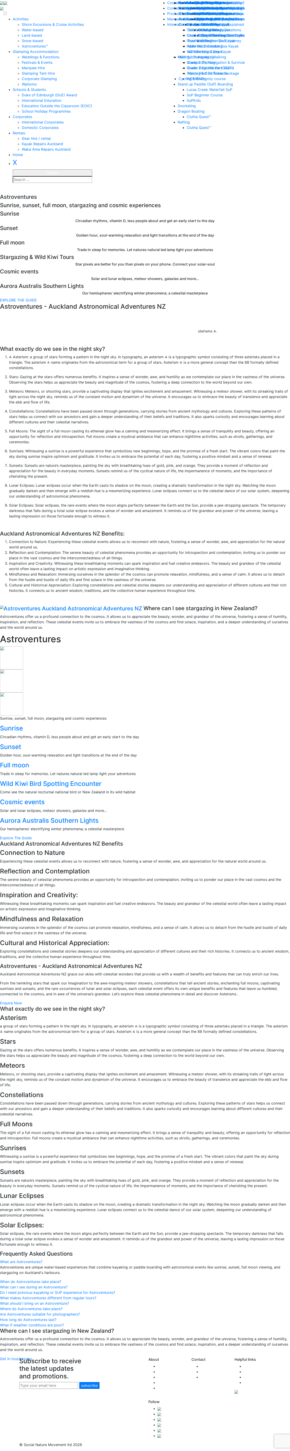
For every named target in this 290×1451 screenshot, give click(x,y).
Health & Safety (170, 1382)
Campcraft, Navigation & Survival (216, 62)
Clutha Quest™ (199, 116)
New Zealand (168, 1377)
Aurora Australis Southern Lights (49, 820)
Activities (21, 19)
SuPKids (194, 100)
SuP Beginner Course (205, 95)
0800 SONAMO (214, 1366)
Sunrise (11, 728)
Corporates (22, 116)
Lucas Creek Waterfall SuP (209, 89)
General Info (208, 30)
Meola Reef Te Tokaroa (207, 73)
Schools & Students (29, 89)
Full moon (14, 765)
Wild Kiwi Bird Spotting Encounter (51, 783)
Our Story (165, 1366)
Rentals (19, 133)
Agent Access (212, 1377)
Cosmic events (22, 802)
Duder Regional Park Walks (211, 68)
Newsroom (253, 1371)
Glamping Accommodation (35, 51)
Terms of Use (255, 1377)
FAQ (247, 1366)
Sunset (10, 747)
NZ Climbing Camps (205, 51)
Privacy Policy (256, 1382)
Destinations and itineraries (221, 35)
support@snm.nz (215, 1371)
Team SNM (166, 1371)
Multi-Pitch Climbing (205, 46)
